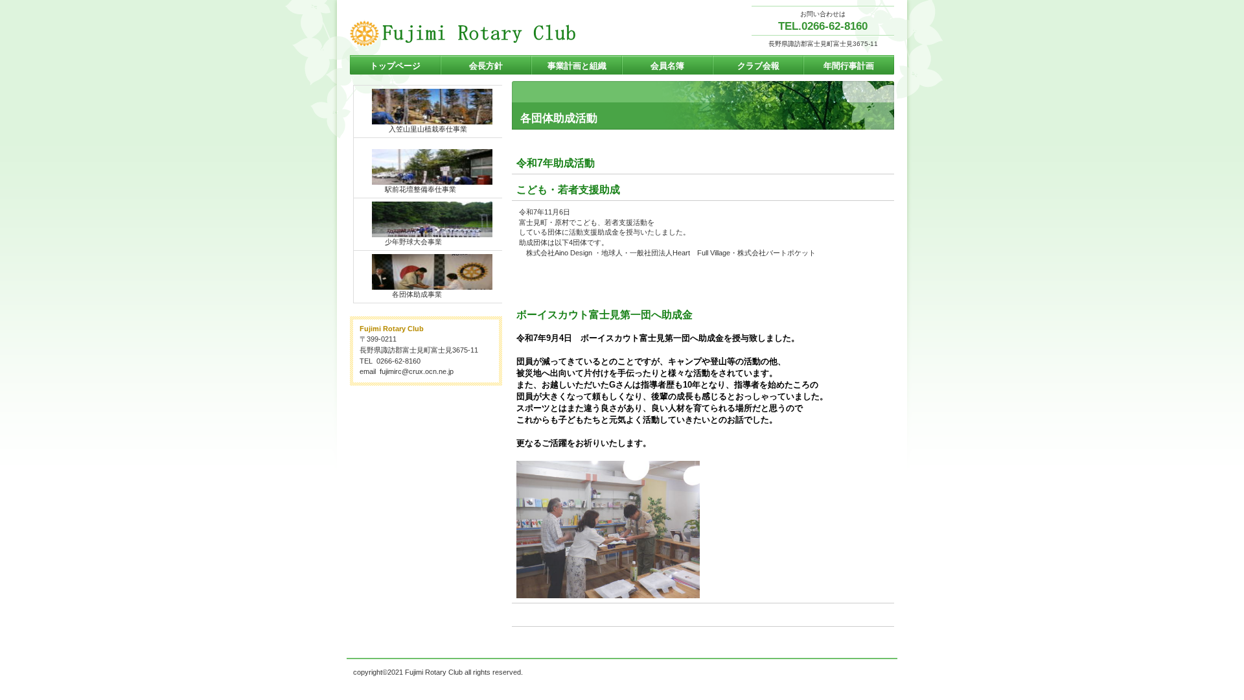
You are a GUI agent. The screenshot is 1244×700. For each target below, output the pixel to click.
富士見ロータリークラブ (479, 33)
